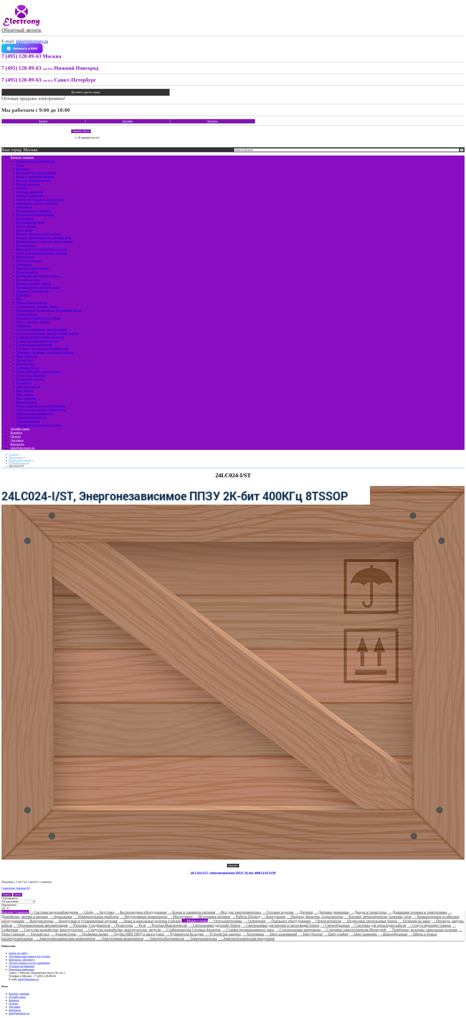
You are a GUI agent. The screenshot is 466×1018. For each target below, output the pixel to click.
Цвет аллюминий (28, 387)
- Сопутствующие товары (429, 925)
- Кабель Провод (245, 916)
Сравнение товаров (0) (15, 888)
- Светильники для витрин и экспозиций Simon (280, 925)
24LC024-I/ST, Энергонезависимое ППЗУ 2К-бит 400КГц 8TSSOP (233, 872)
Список (7, 894)
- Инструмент (180, 916)
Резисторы (23, 295)
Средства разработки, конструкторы (41, 329)
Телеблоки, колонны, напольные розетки (45, 352)
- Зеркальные (60, 916)
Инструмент (24, 218)
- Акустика (104, 912)
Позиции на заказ (28, 279)
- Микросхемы (195, 921)
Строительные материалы (34, 344)
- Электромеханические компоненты (64, 938)
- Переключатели (326, 921)
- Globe (86, 912)
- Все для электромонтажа (238, 912)
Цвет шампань (26, 398)
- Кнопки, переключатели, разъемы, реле (378, 916)
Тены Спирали (26, 356)
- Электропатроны (201, 938)
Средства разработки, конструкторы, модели (47, 333)
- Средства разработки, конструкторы (51, 930)
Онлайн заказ (17, 997)
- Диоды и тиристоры (368, 912)
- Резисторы (122, 925)
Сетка (17, 894)
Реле (19, 299)
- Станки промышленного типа (247, 930)
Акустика (22, 169)
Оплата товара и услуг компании (29, 962)
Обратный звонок (21, 30)
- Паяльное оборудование (288, 921)
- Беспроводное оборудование (141, 912)
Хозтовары (23, 383)
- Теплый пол (37, 934)
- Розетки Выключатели (167, 925)
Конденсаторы (26, 245)
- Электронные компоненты (119, 938)
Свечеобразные (26, 314)
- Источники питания (211, 916)
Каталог (43, 121)
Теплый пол (24, 360)
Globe (20, 165)
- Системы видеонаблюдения (54, 912)
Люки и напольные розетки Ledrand (41, 253)
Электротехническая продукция (38, 425)
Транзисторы (25, 364)
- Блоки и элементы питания (191, 912)
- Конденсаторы (39, 921)
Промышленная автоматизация (38, 287)
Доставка (128, 121)
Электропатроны (28, 421)
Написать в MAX (25, 48)
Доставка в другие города (85, 92)
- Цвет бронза (310, 934)
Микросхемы (25, 257)
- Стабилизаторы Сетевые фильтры (191, 930)
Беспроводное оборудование (36, 172)
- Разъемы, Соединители (89, 925)
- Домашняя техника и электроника (417, 912)
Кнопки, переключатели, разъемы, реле (44, 237)
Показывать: (9, 904)
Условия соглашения (21, 966)
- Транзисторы (63, 934)
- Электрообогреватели (164, 938)
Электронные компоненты (34, 413)
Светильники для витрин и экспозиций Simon (48, 310)
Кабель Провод (26, 226)
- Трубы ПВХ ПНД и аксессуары (136, 934)
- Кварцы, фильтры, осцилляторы (314, 916)
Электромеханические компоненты (41, 409)
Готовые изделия (28, 184)
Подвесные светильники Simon (38, 276)
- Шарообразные (393, 934)
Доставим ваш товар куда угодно (29, 956)
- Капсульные (273, 916)
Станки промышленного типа (37, 341)
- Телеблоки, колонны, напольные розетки (422, 930)
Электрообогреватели (31, 417)
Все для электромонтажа (33, 180)
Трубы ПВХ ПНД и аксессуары (38, 371)
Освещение (24, 264)
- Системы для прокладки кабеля (378, 925)
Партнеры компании (21, 969)
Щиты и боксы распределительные (40, 406)
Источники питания (30, 222)
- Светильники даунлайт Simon (214, 925)
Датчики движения (29, 192)
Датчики (22, 188)
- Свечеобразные (335, 925)
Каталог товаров (22, 157)
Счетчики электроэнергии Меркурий (42, 348)
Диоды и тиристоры (30, 195)
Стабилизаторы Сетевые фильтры (40, 337)
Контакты (213, 121)
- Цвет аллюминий (281, 934)
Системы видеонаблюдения (35, 161)
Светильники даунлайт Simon (37, 306)
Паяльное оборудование (33, 268)
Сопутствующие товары (33, 322)
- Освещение (254, 921)
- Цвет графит (335, 934)
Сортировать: (9, 898)
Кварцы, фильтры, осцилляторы (38, 234)
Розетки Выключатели (31, 302)
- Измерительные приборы (96, 916)
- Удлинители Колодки (184, 934)
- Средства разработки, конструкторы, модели (122, 930)
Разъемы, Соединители (32, 291)
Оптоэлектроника (28, 260)
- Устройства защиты (222, 934)
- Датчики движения (331, 912)
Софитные (23, 325)
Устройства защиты (30, 379)
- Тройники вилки (92, 934)
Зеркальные (24, 207)
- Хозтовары (253, 934)
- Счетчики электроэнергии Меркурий (353, 930)
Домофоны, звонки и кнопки (36, 203)
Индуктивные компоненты (35, 214)
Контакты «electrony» (22, 959)
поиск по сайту (18, 953)
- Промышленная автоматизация (40, 925)
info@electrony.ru (32, 41)
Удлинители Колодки (31, 375)
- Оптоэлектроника (225, 921)
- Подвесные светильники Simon (369, 921)
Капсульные (24, 230)
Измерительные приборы (33, 211)
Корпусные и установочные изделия (41, 249)
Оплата (13, 1003)
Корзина (14, 1000)
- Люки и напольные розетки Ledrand (149, 921)
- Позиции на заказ (414, 921)
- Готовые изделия (278, 912)
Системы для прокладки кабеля (38, 318)
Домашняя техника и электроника (40, 199)
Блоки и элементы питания (35, 176)
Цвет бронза (24, 390)
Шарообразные (26, 402)
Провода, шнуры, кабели (33, 283)
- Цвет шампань (363, 934)
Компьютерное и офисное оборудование (44, 241)
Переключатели (27, 272)
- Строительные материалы (298, 930)
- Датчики (303, 912)
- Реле (140, 925)
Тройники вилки (28, 367)
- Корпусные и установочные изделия (85, 921)
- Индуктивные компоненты (143, 916)
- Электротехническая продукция (246, 938)
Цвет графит (25, 394)
